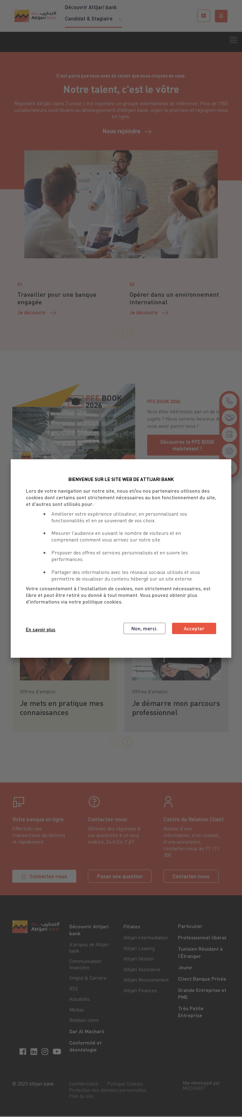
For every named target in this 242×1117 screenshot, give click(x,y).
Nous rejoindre (122, 131)
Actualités (79, 999)
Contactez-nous (191, 876)
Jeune (185, 967)
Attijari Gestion (139, 958)
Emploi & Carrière (88, 978)
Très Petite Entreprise (191, 1011)
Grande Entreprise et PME (202, 993)
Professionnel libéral (202, 937)
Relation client (84, 1020)
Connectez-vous (48, 876)
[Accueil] (35, 16)
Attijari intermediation (146, 937)
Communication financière (85, 964)
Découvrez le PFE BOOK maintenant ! (187, 445)
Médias (76, 1009)
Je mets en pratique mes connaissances (61, 708)
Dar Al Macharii (86, 1031)
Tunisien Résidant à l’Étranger (200, 952)
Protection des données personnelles (108, 1090)
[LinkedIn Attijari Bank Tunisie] (35, 1051)
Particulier (190, 926)
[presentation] (114, 333)
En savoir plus (40, 629)
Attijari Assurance (142, 969)
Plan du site (81, 1096)
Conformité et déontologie (85, 1046)
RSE (73, 988)
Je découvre (31, 312)
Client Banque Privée (202, 979)
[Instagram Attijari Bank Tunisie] (46, 1051)
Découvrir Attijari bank (91, 7)
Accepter (194, 628)
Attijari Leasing (139, 948)
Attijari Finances (140, 990)
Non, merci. (144, 628)
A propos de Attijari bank (89, 948)
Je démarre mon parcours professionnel (176, 708)
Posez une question (119, 876)
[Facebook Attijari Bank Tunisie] (24, 1051)
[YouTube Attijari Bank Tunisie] (58, 1051)
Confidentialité (83, 1083)
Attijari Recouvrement (146, 979)
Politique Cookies (125, 1083)
